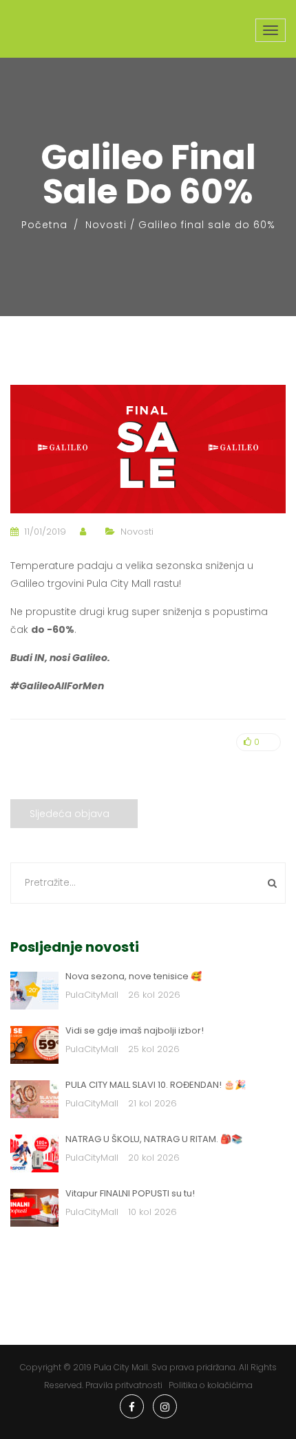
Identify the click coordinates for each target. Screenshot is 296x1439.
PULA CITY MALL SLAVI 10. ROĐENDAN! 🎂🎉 (155, 1084)
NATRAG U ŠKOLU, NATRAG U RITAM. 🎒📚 (153, 1139)
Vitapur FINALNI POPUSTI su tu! (130, 1193)
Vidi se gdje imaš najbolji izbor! (134, 1030)
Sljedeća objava (69, 814)
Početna (44, 225)
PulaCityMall (91, 994)
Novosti (106, 225)
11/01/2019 (45, 531)
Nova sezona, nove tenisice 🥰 (133, 976)
